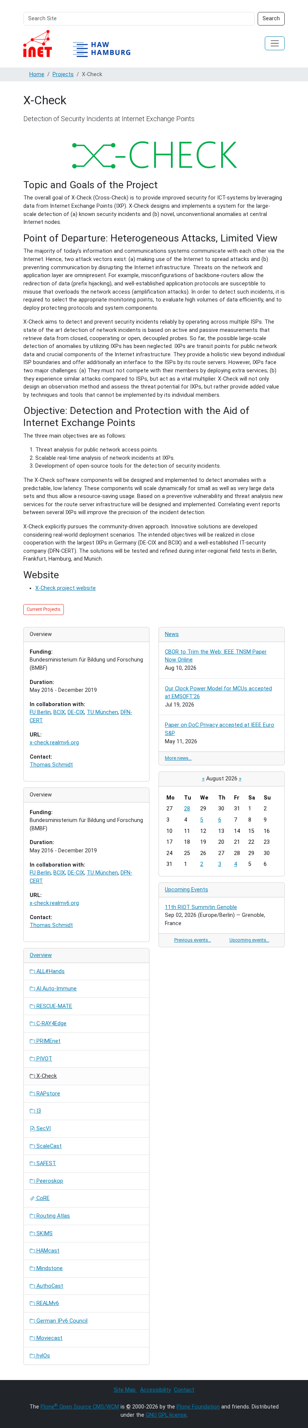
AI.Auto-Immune (56, 989)
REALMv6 (47, 1303)
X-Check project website (65, 588)
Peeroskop (49, 1181)
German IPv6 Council (61, 1321)
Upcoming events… (249, 940)
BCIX (59, 712)
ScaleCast (48, 1146)
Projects (63, 74)
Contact (184, 1390)
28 (187, 809)
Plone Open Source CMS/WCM (80, 1407)
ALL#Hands (50, 971)
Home (36, 74)
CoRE (42, 1198)
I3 (38, 1111)
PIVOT (43, 1059)
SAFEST (45, 1163)
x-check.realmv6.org (54, 743)
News (172, 634)
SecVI (43, 1128)
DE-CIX (76, 712)
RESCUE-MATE (53, 1006)
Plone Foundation (198, 1407)
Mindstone (49, 1268)
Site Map (125, 1390)
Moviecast (48, 1338)
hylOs (42, 1356)
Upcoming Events (186, 889)
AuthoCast (49, 1286)
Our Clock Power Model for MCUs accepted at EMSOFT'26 (218, 693)
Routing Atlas (52, 1216)
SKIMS (44, 1233)
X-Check (46, 1076)
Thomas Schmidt (51, 765)
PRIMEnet (47, 1041)
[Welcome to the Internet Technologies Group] (83, 44)
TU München (102, 712)
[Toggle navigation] (275, 43)
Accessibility (155, 1390)
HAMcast (47, 1251)
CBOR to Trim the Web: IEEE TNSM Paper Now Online (216, 656)
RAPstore (47, 1093)
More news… (178, 758)
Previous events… (192, 940)
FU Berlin (40, 712)
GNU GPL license (166, 1415)
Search (271, 18)
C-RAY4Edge (50, 1023)
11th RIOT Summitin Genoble (201, 907)
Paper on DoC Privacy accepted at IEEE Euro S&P (219, 729)
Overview (41, 955)
